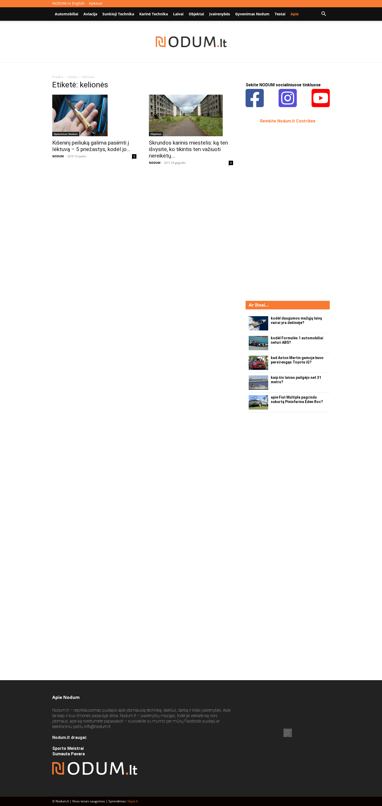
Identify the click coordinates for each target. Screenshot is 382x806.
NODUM (58, 156)
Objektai (196, 13)
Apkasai (95, 3)
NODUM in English (68, 3)
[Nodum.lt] (191, 41)
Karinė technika (153, 13)
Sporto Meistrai (68, 748)
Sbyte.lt (132, 801)
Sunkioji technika (118, 13)
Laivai (178, 13)
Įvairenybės (219, 13)
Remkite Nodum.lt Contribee (287, 121)
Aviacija (90, 13)
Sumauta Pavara (68, 753)
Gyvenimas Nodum (252, 13)
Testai (280, 13)
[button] (323, 14)
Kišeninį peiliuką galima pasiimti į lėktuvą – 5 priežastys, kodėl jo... (91, 146)
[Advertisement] (285, 212)
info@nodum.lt (97, 726)
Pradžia (57, 77)
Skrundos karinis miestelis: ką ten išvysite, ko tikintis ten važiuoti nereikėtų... (188, 149)
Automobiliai (66, 13)
